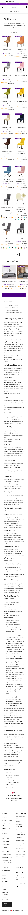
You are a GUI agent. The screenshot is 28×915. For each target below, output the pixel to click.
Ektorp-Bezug (5, 841)
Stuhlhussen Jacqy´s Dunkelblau (21, 128)
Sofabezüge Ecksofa (7, 820)
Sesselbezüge (19, 832)
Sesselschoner (19, 829)
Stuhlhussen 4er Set (7, 860)
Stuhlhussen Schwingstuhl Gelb (20, 152)
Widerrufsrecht (5, 873)
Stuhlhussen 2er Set (7, 863)
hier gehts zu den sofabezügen (14, 295)
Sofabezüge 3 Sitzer (20, 851)
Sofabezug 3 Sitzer (20, 816)
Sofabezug (4, 817)
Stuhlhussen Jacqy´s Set (7, 207)
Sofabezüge (8, 772)
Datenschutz (5, 881)
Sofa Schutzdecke (6, 854)
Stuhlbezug (18, 819)
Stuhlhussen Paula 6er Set (7, 237)
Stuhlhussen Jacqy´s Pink (21, 75)
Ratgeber (4, 887)
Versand (4, 878)
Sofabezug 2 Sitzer (6, 851)
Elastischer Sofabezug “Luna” (9, 281)
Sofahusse (4, 826)
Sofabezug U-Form (6, 823)
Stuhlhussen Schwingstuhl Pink (20, 180)
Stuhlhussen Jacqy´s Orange (21, 50)
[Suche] (5, 7)
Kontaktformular (6, 870)
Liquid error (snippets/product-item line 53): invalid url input (20, 139)
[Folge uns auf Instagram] (21, 883)
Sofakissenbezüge (10, 780)
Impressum (4, 875)
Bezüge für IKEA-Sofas (6, 829)
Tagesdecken (19, 845)
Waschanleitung (6, 899)
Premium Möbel (5, 844)
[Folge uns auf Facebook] (17, 883)
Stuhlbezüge (9, 777)
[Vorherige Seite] (10, 254)
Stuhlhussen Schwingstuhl (12, 775)
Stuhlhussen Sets (20, 857)
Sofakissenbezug (20, 840)
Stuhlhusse (18, 821)
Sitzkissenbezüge (20, 843)
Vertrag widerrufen (6, 904)
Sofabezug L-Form (6, 838)
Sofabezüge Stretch (20, 854)
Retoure (4, 897)
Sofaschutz (4, 836)
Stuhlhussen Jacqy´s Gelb (20, 101)
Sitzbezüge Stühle (10, 784)
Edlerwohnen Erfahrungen (5, 893)
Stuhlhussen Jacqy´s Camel (7, 50)
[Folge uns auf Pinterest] (24, 883)
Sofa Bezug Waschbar (4, 848)
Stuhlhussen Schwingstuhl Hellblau (7, 180)
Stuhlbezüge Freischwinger (12, 782)
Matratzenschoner (20, 834)
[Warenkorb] (25, 7)
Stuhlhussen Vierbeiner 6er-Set (21, 237)
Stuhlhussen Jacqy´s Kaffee (7, 152)
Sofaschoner (5, 833)
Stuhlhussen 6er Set (7, 857)
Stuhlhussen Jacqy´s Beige (7, 128)
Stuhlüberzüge (9, 787)
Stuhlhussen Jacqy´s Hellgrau (7, 76)
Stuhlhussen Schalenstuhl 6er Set (21, 208)
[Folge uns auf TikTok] (17, 887)
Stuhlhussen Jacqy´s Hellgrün (7, 102)
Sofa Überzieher (19, 848)
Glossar (4, 889)
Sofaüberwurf (19, 837)
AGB (3, 884)
